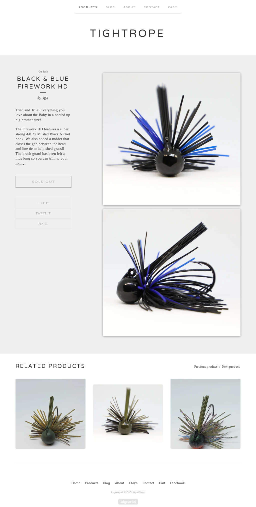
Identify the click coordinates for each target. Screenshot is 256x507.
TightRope (127, 33)
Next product (231, 366)
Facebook (177, 483)
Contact (152, 7)
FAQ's (133, 483)
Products (88, 7)
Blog (110, 7)
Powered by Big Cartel (128, 501)
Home (76, 483)
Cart (172, 7)
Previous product (205, 366)
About (130, 7)
